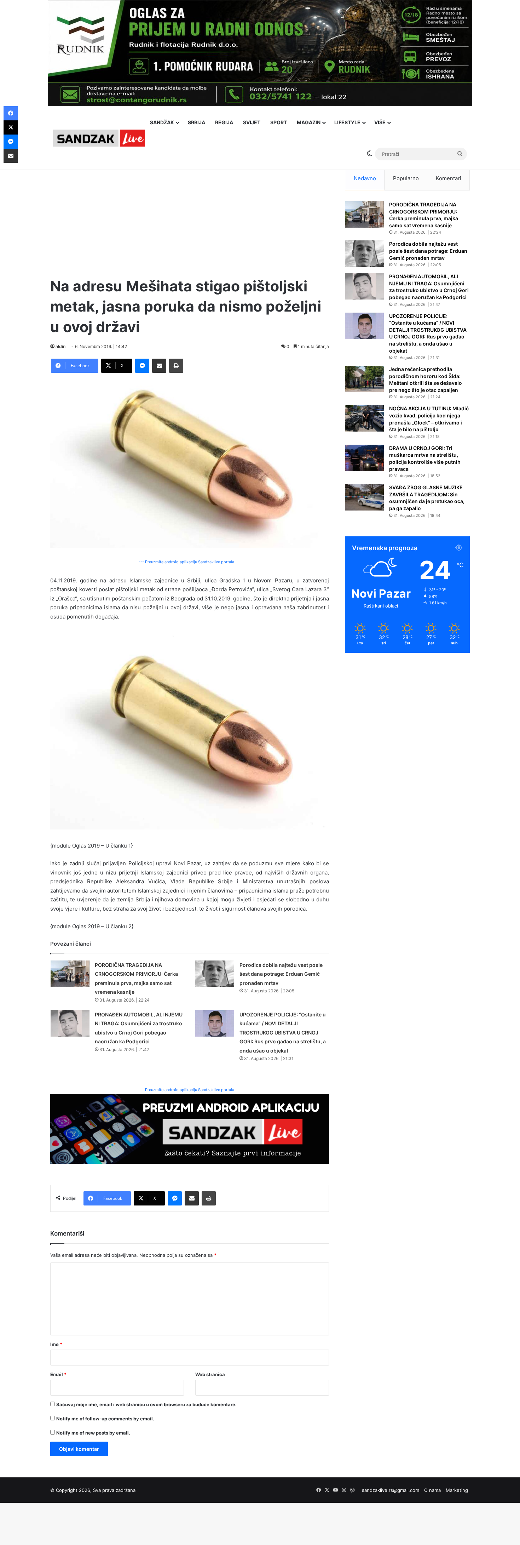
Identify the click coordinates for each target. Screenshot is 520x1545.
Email (58, 1374)
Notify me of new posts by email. (93, 1433)
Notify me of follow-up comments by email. (105, 1418)
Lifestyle (347, 122)
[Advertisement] (189, 216)
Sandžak (162, 122)
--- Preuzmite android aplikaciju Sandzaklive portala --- (190, 561)
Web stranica (210, 1374)
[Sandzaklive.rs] (99, 138)
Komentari (448, 178)
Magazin (308, 122)
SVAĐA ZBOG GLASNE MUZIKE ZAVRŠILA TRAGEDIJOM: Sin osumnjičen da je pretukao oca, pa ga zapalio (426, 497)
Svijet (251, 122)
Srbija (196, 122)
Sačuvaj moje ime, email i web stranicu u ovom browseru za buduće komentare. (146, 1404)
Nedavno (365, 178)
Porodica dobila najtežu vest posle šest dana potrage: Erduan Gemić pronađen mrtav (281, 974)
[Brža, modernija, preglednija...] (189, 1128)
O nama (432, 1490)
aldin (60, 346)
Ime (56, 1344)
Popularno (406, 178)
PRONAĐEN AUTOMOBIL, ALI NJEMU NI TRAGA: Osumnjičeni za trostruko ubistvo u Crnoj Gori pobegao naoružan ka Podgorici (429, 286)
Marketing (457, 1490)
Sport (278, 122)
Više (380, 122)
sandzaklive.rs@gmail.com (390, 1490)
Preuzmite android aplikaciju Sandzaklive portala (189, 1089)
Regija (224, 122)
